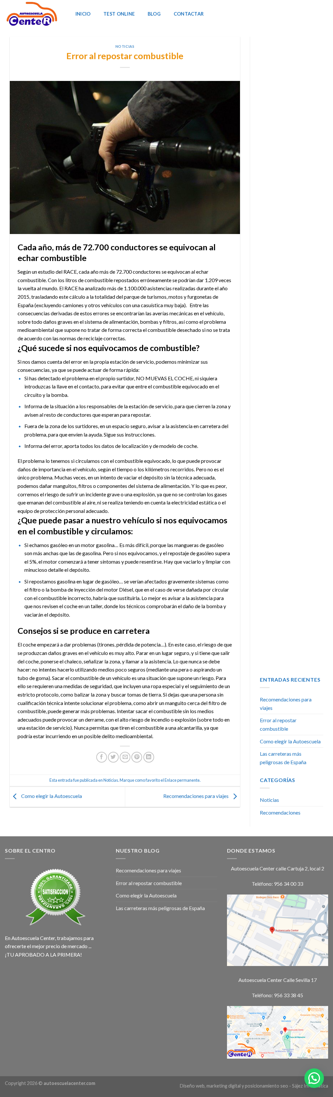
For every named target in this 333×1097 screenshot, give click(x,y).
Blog (154, 14)
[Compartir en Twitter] (113, 757)
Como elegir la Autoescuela (51, 796)
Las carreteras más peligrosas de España (283, 758)
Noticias (124, 46)
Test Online (119, 14)
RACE (70, 271)
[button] (314, 1078)
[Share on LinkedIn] (148, 757)
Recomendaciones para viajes (196, 796)
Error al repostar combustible (278, 724)
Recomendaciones (280, 812)
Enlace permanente (182, 780)
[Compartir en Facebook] (101, 757)
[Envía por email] (125, 757)
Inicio (83, 14)
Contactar (189, 14)
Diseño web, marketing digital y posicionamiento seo (234, 1086)
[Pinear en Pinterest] (136, 757)
